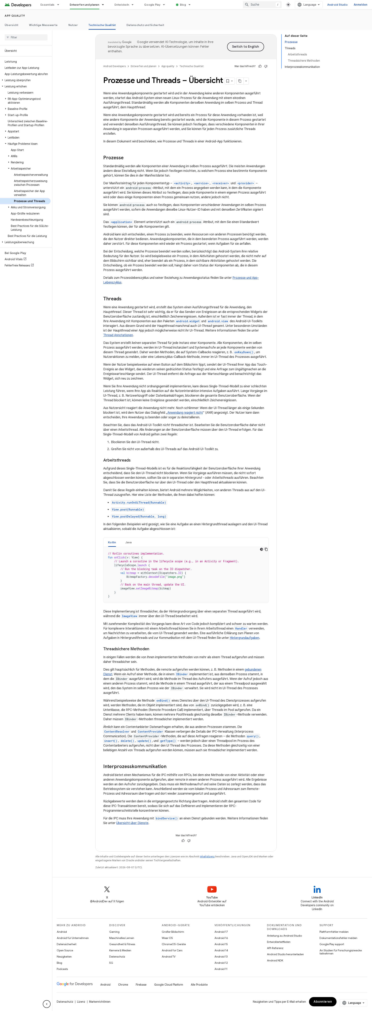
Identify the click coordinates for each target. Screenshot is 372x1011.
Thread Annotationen (118, 335)
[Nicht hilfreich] (266, 66)
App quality (15, 15)
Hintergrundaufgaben (244, 638)
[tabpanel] (186, 575)
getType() (168, 741)
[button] (25, 80)
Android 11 (220, 969)
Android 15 (221, 944)
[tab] (112, 542)
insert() (110, 741)
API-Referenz (275, 948)
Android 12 (221, 962)
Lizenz (81, 1001)
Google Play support (331, 944)
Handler (241, 628)
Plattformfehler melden (334, 931)
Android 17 (221, 931)
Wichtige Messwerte (43, 25)
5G (111, 962)
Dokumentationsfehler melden (338, 938)
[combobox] (262, 4)
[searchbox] (26, 37)
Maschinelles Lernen (121, 938)
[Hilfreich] (260, 66)
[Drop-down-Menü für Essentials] (60, 4)
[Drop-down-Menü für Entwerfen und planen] (104, 4)
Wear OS (167, 938)
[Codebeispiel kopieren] (266, 549)
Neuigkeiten (64, 956)
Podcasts (62, 969)
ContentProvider (150, 731)
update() (144, 741)
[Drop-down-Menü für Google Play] (165, 4)
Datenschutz (117, 956)
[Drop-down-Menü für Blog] (191, 4)
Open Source (65, 950)
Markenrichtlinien (99, 1001)
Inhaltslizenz (207, 856)
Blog (183, 4)
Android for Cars (172, 950)
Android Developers (114, 66)
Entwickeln (122, 4)
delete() (127, 741)
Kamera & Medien (120, 950)
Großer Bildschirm (173, 931)
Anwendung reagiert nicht (185, 413)
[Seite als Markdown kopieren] (240, 81)
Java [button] (128, 542)
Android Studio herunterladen (285, 954)
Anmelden (360, 4)
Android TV (169, 956)
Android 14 (221, 950)
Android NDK (275, 960)
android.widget (188, 321)
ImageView (129, 616)
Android (62, 931)
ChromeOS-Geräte (174, 944)
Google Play (152, 4)
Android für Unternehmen (73, 938)
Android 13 (221, 956)
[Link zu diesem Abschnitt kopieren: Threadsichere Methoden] (153, 649)
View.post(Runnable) (128, 509)
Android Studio (337, 4)
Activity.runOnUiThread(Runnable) (139, 502)
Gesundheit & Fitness (122, 944)
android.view (218, 321)
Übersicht (11, 25)
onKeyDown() (243, 352)
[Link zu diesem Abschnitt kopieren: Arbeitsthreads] (134, 460)
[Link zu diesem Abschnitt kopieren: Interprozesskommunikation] (170, 767)
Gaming (114, 931)
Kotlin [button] (112, 542)
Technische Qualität (102, 25)
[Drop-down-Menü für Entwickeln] (134, 4)
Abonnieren (323, 1002)
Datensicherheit (66, 944)
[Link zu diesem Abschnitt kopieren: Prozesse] (127, 158)
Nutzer (73, 25)
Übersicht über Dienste (132, 823)
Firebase (141, 984)
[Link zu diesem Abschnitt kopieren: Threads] (125, 299)
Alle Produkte (199, 984)
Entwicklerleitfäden (278, 942)
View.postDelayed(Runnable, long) (139, 516)
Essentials (47, 4)
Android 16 (221, 938)
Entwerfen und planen (84, 4)
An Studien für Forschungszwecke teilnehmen (340, 952)
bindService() (167, 818)
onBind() (163, 700)
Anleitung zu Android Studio (284, 935)
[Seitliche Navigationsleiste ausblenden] (47, 1004)
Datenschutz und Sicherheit (145, 25)
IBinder (182, 674)
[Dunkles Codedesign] (261, 549)
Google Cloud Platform (168, 984)
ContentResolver (116, 731)
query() (253, 736)
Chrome (123, 984)
